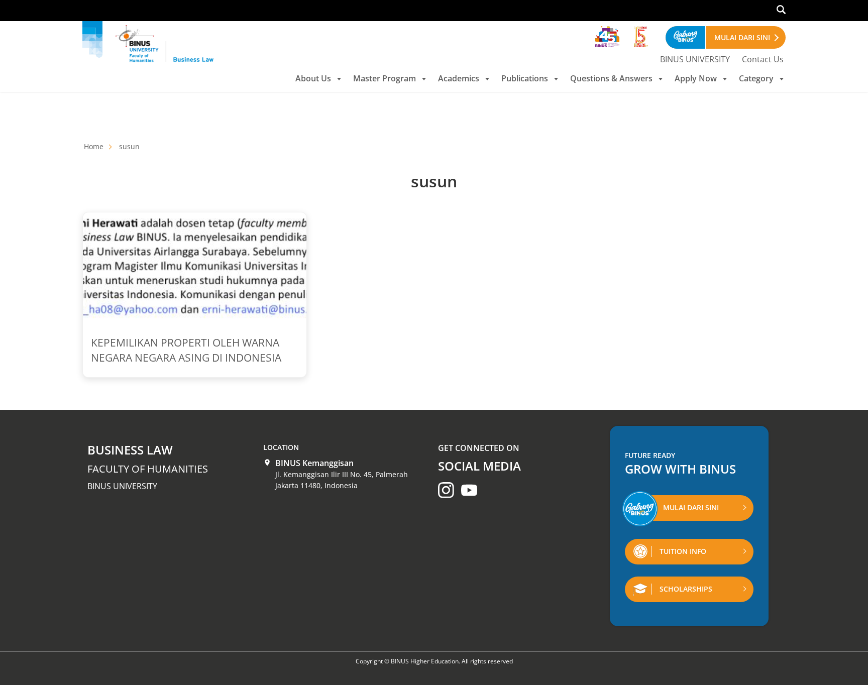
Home (93, 146)
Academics (458, 78)
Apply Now (696, 78)
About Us (313, 78)
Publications (524, 78)
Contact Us (763, 59)
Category (756, 78)
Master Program (384, 78)
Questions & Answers (611, 78)
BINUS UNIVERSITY (695, 59)
